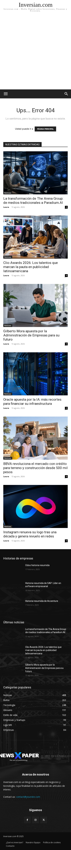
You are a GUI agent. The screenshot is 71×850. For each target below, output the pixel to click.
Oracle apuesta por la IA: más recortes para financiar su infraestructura (32, 402)
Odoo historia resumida (37, 565)
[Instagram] (35, 820)
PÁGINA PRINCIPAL (45, 129)
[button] (66, 93)
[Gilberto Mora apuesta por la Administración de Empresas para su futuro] (35, 305)
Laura (6, 207)
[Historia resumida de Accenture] (13, 606)
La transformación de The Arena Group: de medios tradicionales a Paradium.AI (33, 201)
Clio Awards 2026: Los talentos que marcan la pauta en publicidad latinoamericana (30, 267)
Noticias (7, 193)
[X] (43, 820)
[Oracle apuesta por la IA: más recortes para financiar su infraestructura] (35, 373)
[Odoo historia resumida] (13, 570)
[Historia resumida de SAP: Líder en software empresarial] (13, 588)
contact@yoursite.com (28, 796)
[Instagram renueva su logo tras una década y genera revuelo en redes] (35, 506)
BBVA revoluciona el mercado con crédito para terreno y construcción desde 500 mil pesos (35, 468)
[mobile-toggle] (5, 93)
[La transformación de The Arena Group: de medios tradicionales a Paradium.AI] (35, 172)
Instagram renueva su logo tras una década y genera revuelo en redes (29, 534)
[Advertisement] (35, 52)
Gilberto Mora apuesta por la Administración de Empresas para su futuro (31, 335)
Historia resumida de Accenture (41, 601)
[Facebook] (27, 820)
